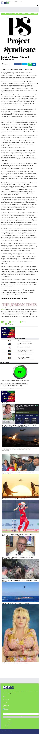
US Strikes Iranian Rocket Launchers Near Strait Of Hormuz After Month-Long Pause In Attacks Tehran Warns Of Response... (19, 449)
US (4, 13)
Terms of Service (6, 699)
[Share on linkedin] (34, 64)
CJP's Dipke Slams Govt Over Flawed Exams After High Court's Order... (18, 472)
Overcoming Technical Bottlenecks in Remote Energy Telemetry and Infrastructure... (14, 383)
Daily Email (9, 724)
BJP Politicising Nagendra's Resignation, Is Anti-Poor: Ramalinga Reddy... (17, 558)
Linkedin (9, 725)
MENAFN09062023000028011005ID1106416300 (14, 298)
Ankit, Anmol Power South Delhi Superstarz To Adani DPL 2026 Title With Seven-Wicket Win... (19, 535)
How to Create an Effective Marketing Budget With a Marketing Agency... (12, 388)
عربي (16, 1)
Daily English (6, 709)
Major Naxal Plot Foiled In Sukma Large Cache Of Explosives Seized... (19, 580)
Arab (15, 13)
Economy (35, 13)
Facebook (9, 719)
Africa (23, 13)
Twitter (8, 721)
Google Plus (9, 722)
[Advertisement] (19, 9)
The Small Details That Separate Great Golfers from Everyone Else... (11, 385)
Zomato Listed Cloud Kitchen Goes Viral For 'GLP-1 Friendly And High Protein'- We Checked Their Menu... (19, 426)
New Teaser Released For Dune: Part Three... (15, 499)
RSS (8, 727)
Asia (19, 13)
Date (3, 63)
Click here (10, 693)
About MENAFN (6, 705)
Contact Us (5, 702)
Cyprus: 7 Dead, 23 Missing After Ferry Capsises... (16, 603)
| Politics (29, 13)
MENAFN (4, 69)
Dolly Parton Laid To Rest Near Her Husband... (15, 663)
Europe (10, 13)
